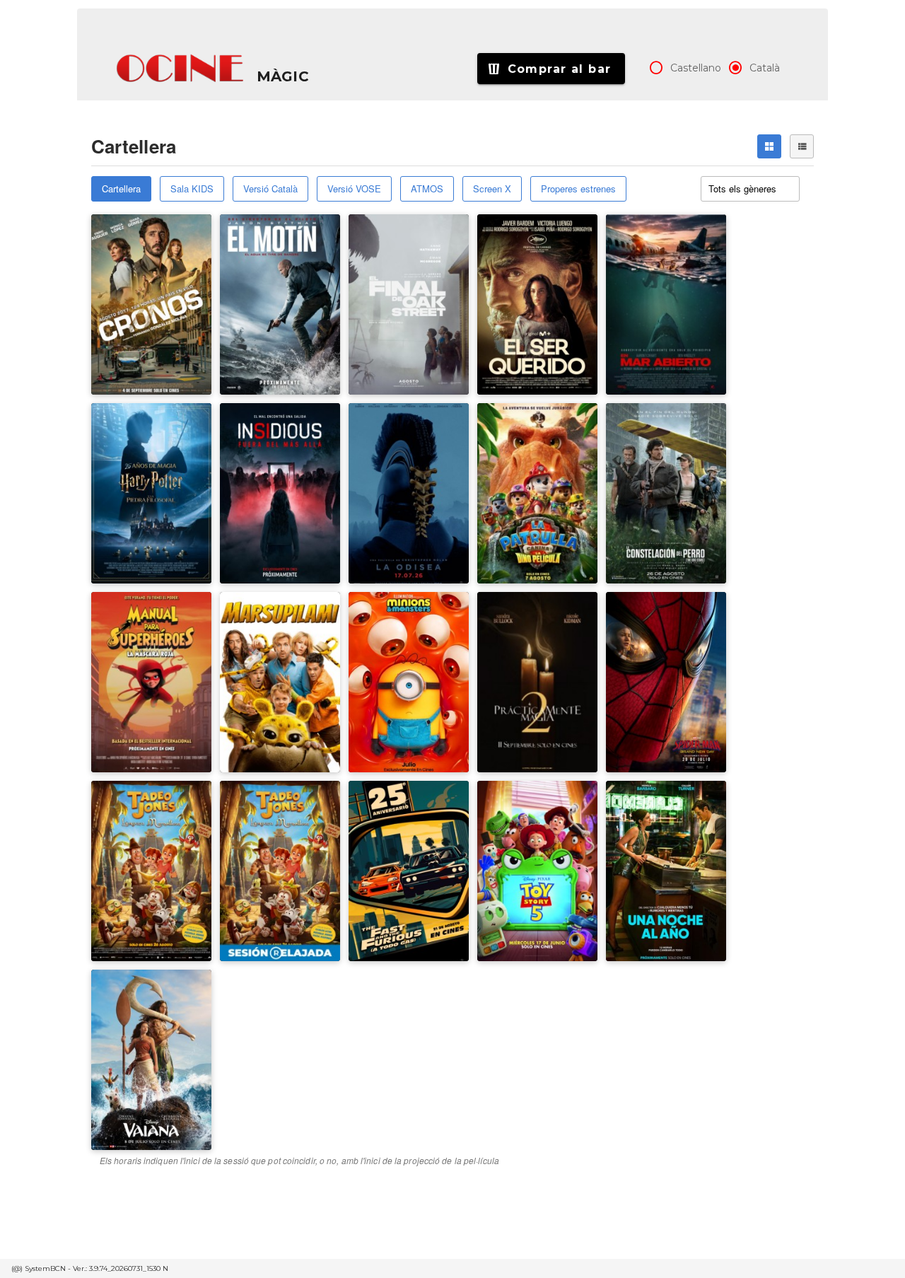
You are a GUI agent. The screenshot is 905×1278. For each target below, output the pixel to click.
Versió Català (270, 188)
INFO (184, 298)
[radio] (656, 67)
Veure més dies (266, 891)
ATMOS (427, 188)
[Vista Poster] (769, 146)
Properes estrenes (578, 188)
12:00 (242, 859)
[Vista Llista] (802, 146)
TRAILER (125, 298)
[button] (181, 68)
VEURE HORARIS (143, 254)
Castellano (695, 68)
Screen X (492, 188)
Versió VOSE (354, 188)
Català (764, 68)
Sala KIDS (192, 188)
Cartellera (121, 188)
